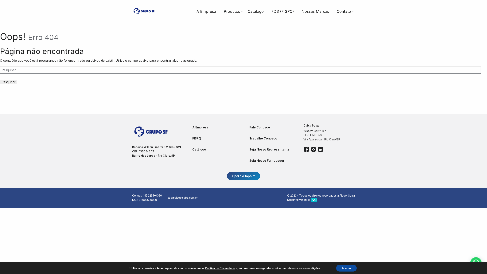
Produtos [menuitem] (232, 11)
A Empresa (200, 127)
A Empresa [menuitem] (206, 11)
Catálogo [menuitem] (256, 11)
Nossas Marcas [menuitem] (315, 11)
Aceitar (346, 268)
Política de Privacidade (220, 268)
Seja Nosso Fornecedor (266, 160)
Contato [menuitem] (344, 11)
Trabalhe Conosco (263, 138)
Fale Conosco (259, 127)
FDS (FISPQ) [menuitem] (282, 11)
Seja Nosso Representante (269, 149)
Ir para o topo (242, 176)
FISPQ (196, 138)
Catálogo (199, 149)
